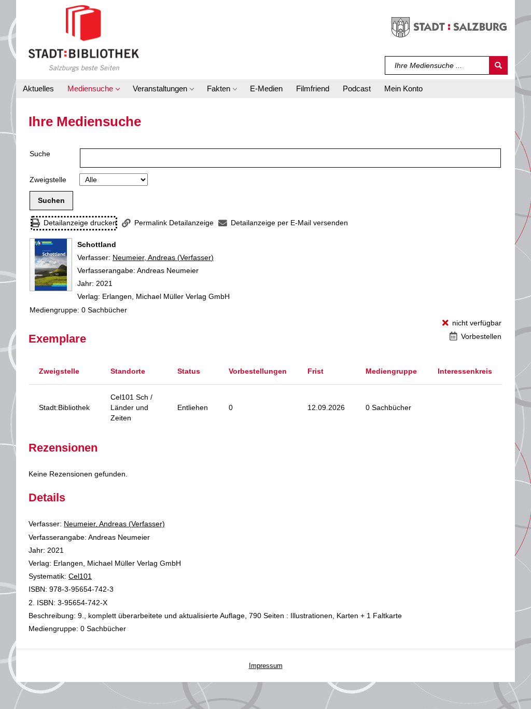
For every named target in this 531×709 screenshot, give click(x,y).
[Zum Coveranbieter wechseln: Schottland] (51, 264)
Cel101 (80, 576)
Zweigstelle (48, 179)
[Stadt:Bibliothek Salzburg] (84, 38)
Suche (40, 153)
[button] (93, 88)
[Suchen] (498, 65)
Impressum (266, 666)
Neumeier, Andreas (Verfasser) (163, 257)
